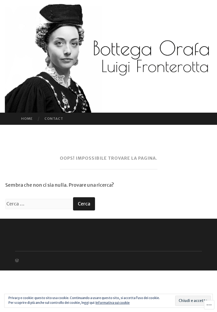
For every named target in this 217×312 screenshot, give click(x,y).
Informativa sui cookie (113, 303)
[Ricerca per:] (39, 204)
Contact (53, 118)
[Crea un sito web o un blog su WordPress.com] (17, 260)
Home (27, 118)
